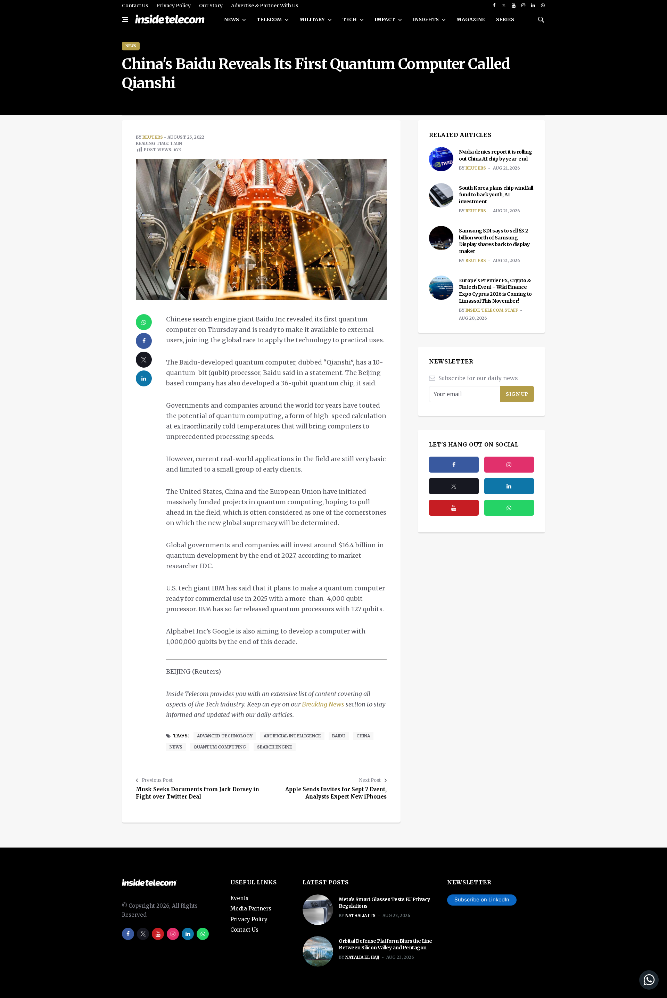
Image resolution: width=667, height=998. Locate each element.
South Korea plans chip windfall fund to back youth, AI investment (496, 195)
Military (312, 19)
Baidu (338, 735)
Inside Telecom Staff (492, 310)
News (232, 19)
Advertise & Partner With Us (264, 5)
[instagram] (523, 5)
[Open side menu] (125, 19)
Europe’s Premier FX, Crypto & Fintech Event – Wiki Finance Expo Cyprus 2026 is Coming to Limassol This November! (495, 290)
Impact (385, 19)
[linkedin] (533, 5)
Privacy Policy (173, 5)
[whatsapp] (543, 5)
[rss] (509, 486)
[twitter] (504, 5)
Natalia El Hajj (362, 957)
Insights (426, 19)
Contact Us (135, 5)
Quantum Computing (219, 747)
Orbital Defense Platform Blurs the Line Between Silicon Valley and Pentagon (385, 944)
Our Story (211, 5)
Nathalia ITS (360, 915)
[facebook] (494, 5)
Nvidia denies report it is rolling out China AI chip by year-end (495, 155)
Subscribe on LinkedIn (481, 899)
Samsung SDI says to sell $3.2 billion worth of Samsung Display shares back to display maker (494, 241)
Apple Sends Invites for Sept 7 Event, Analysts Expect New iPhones (336, 793)
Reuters (152, 137)
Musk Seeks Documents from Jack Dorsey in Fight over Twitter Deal (197, 793)
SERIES (505, 19)
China (363, 735)
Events (239, 898)
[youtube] (513, 5)
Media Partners (250, 908)
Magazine (470, 19)
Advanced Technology (225, 735)
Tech (350, 19)
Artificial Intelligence (292, 735)
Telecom (270, 19)
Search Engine (274, 747)
